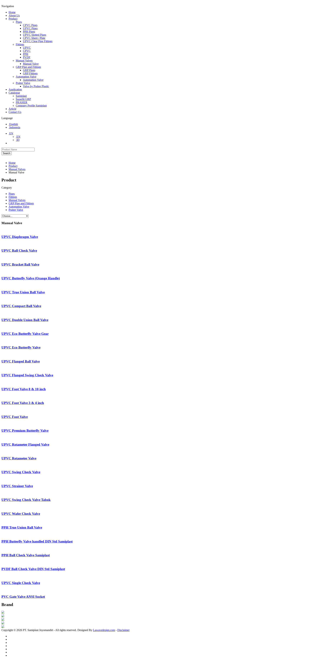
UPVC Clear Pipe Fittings (37, 41)
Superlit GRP (23, 99)
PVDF (26, 57)
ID (17, 139)
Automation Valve (26, 76)
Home (12, 12)
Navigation (7, 6)
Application (15, 89)
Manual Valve (31, 63)
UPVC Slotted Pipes (34, 34)
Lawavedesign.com (104, 630)
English (13, 124)
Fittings (20, 44)
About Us (14, 15)
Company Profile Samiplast (31, 105)
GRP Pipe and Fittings (28, 66)
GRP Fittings (30, 73)
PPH (25, 54)
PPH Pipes (29, 31)
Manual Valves (24, 60)
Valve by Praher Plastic (36, 86)
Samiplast (21, 95)
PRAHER (21, 102)
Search (6, 153)
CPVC (27, 50)
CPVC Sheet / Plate (34, 38)
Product (13, 18)
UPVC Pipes (30, 28)
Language (7, 118)
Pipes (19, 21)
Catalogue (14, 92)
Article (12, 108)
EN (11, 133)
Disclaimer (123, 630)
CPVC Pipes (30, 25)
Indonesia (14, 127)
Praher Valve (23, 83)
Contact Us (15, 112)
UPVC (27, 47)
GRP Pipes (29, 70)
